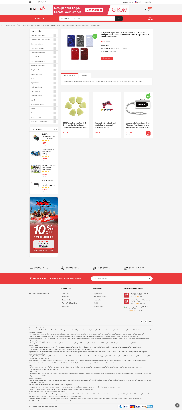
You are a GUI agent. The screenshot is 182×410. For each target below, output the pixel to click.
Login (131, 2)
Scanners (97, 334)
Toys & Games (35, 83)
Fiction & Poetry (77, 394)
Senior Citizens (124, 347)
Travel (33, 100)
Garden (51, 349)
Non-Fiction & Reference (134, 394)
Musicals (108, 398)
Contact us (66, 297)
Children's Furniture (132, 360)
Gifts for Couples (54, 367)
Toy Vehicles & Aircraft (36, 376)
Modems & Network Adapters (62, 336)
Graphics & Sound (121, 334)
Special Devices (106, 338)
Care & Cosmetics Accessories (39, 358)
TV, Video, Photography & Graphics (105, 387)
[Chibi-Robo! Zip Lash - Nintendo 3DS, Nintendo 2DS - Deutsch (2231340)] (36, 169)
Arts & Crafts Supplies (140, 351)
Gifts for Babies (64, 367)
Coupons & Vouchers (75, 398)
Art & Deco (93, 347)
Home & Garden (35, 57)
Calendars (46, 394)
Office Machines (45, 385)
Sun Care (66, 356)
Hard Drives (130, 334)
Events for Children (92, 398)
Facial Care (53, 356)
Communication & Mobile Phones (40, 39)
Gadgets (110, 367)
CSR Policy (65, 306)
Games (52, 387)
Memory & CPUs (48, 336)
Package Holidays (78, 389)
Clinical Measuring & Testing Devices (41, 380)
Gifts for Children (75, 367)
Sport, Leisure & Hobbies (38, 61)
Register (126, 2)
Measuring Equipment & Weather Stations (79, 349)
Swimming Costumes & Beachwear (64, 343)
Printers (91, 334)
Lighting (69, 347)
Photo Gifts (45, 369)
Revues (114, 398)
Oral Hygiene (101, 356)
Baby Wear (43, 360)
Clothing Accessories (118, 343)
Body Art (147, 356)
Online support (103, 267)
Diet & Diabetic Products (60, 380)
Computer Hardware (37, 44)
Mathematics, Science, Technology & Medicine (112, 394)
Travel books (146, 394)
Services (33, 113)
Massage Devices (84, 380)
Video (62, 391)
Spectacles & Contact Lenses (127, 380)
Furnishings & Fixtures (36, 347)
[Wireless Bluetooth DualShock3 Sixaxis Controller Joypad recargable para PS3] (107, 106)
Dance (84, 398)
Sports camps (88, 389)
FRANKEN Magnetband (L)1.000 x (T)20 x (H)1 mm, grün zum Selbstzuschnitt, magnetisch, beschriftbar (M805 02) (49, 136)
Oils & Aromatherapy (112, 356)
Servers (79, 334)
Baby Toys (98, 360)
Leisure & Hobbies (76, 387)
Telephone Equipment (89, 330)
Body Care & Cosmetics (38, 65)
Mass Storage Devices (36, 336)
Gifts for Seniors (85, 367)
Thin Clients (104, 334)
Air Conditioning (61, 347)
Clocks (99, 347)
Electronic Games (50, 391)
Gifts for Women (43, 367)
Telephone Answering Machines (123, 330)
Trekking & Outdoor (79, 351)
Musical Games (110, 373)
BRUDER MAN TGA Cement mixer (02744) (48, 152)
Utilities (118, 387)
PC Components (77, 336)
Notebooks (45, 334)
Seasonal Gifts (53, 369)
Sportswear (69, 351)
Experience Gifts (102, 367)
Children (99, 380)
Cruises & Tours (45, 389)
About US (65, 293)
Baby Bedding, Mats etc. (71, 360)
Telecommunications (74, 396)
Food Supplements (73, 380)
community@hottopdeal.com (40, 293)
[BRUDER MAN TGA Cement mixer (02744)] (36, 153)
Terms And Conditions (69, 303)
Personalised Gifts (35, 369)
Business (45, 387)
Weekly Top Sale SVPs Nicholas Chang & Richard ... (140, 300)
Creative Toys (45, 373)
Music (58, 391)
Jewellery (128, 343)
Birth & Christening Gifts (109, 360)
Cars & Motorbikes (36, 74)
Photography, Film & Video (67, 338)
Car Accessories (100, 363)
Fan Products (120, 351)
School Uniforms (48, 343)
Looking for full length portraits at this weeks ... (139, 307)
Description (69, 76)
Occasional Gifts (136, 367)
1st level (37, 389)
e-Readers (112, 334)
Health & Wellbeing (36, 87)
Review (85, 76)
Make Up (134, 356)
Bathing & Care (121, 360)
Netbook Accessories (103, 336)
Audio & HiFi (55, 338)
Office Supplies (55, 385)
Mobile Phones (55, 330)
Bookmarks (38, 394)
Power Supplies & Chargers (126, 338)
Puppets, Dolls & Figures (132, 373)
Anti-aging (46, 356)
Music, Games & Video (13, 25)
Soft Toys (148, 373)
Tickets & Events (36, 117)
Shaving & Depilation (125, 356)
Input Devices (139, 334)
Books (33, 108)
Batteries (115, 338)
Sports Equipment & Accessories (55, 351)
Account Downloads (100, 297)
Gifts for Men (33, 367)
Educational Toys (63, 373)
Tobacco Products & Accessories (60, 401)
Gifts (32, 78)
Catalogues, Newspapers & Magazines (61, 394)
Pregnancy (106, 380)
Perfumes (141, 356)
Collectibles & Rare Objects (107, 351)
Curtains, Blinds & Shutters (81, 347)
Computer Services (42, 396)
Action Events (45, 398)
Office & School (35, 91)
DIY (47, 349)
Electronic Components (142, 338)
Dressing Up (53, 373)
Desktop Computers (35, 334)
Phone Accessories (144, 330)
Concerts (65, 398)
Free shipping (39, 267)
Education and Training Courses (58, 396)
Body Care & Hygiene (36, 356)
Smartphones (65, 330)
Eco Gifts (93, 367)
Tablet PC (85, 334)
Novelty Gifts (126, 367)
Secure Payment (71, 267)
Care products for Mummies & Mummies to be (83, 356)
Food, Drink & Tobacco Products (40, 121)
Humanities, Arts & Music (90, 394)
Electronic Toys (73, 373)
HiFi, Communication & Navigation (84, 363)
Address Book (98, 306)
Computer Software (36, 96)
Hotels (70, 389)
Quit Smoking (114, 380)
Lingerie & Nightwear (81, 343)
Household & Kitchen (50, 347)
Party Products (120, 373)
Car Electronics (68, 363)
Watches (135, 343)
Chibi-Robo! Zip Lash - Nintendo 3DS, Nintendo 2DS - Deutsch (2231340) (49, 167)
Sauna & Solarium (135, 347)
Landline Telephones (76, 330)
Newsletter (97, 300)
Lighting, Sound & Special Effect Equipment (88, 338)
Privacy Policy (66, 300)
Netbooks (52, 334)
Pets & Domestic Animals (37, 349)
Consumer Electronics (37, 48)
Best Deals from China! (38, 35)
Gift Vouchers (118, 367)
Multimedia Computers (63, 334)
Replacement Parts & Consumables (52, 363)
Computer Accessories (89, 336)
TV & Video (48, 338)
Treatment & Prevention (144, 380)
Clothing (32, 343)
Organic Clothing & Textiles (55, 360)
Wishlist (96, 303)
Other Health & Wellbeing (37, 382)
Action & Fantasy (35, 373)
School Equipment (66, 385)
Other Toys (47, 376)
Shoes (109, 343)
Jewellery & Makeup (84, 373)
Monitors (73, 334)
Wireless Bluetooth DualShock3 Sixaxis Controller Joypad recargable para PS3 (105, 125)
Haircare (60, 356)
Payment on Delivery (136, 267)
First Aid (93, 380)
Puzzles (142, 373)
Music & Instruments (92, 351)
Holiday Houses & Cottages (59, 389)
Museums (102, 398)
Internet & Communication (62, 387)
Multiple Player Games (97, 373)
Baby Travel (142, 360)
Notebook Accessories (117, 336)
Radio (135, 330)
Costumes (39, 343)
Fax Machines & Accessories (104, 330)
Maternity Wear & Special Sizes (97, 343)
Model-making (129, 351)
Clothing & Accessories (38, 52)
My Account (98, 293)
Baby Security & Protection (86, 360)
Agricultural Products (60, 349)
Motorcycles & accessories (114, 363)
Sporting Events (122, 398)
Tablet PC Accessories (131, 336)
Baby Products (35, 70)
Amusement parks (55, 398)
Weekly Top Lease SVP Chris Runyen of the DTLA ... (139, 294)
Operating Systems (88, 387)
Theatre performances (134, 398)
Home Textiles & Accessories (110, 347)
